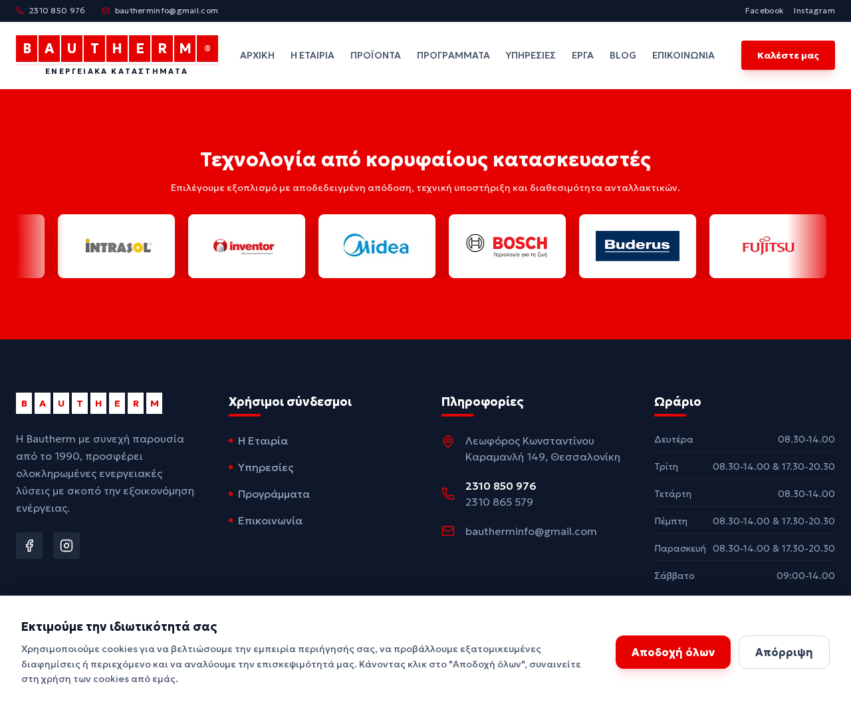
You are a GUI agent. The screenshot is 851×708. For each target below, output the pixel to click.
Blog (623, 55)
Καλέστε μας (788, 55)
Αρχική (257, 55)
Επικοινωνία (683, 55)
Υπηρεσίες (531, 55)
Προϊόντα (375, 55)
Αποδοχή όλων (673, 652)
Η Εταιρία (312, 55)
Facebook (764, 10)
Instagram (814, 10)
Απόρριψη (784, 652)
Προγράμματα (453, 55)
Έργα (583, 55)
